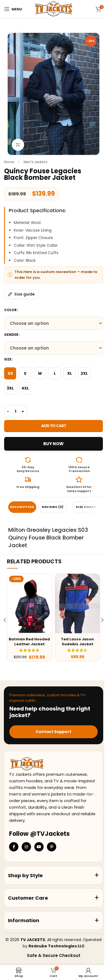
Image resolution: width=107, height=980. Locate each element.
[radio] (10, 373)
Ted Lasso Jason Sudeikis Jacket (77, 642)
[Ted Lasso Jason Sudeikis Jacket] (77, 603)
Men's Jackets (35, 162)
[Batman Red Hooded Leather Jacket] (29, 603)
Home (9, 162)
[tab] (22, 507)
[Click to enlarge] (18, 145)
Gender (11, 334)
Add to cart (53, 425)
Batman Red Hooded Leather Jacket (29, 642)
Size (8, 359)
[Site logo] (53, 9)
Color (10, 310)
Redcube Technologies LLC (57, 946)
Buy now (53, 444)
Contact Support (53, 731)
